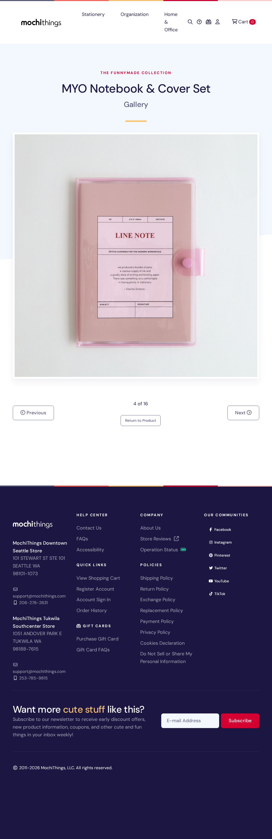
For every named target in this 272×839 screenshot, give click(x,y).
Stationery (93, 14)
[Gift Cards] (208, 22)
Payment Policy (157, 621)
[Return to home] (41, 22)
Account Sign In (93, 599)
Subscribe (244, 720)
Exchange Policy (157, 599)
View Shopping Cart (98, 578)
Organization (134, 14)
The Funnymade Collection (135, 72)
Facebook (224, 529)
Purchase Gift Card (97, 639)
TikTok (221, 593)
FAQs (82, 539)
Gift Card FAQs (93, 650)
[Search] (190, 22)
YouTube (223, 580)
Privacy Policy (155, 632)
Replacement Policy (161, 610)
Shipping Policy (156, 578)
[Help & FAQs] (199, 22)
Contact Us (88, 528)
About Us (150, 528)
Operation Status (159, 550)
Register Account (95, 589)
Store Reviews (156, 539)
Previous (35, 413)
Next (241, 413)
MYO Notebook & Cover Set (136, 88)
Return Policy (154, 589)
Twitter (222, 567)
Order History (91, 610)
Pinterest (224, 555)
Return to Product (140, 420)
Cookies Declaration (162, 643)
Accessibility (90, 550)
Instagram (224, 542)
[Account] (217, 22)
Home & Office (171, 22)
